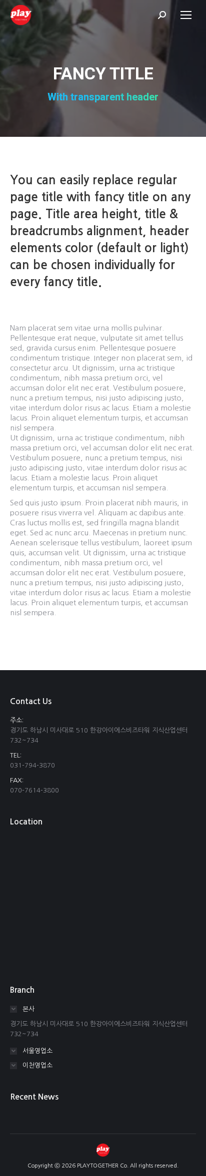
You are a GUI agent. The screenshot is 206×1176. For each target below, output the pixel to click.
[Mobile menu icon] (186, 15)
